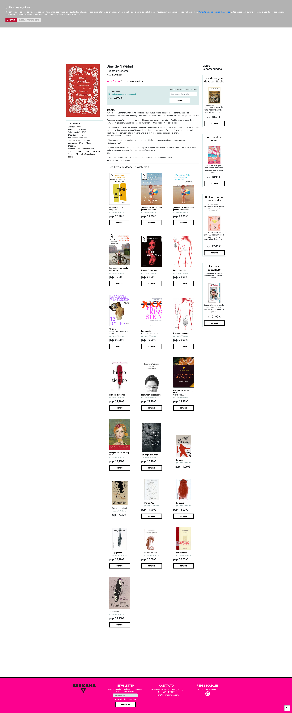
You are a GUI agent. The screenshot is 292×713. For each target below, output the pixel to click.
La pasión (180, 503)
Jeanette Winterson (114, 75)
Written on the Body (120, 508)
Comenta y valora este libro (132, 81)
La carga (179, 460)
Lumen (78, 127)
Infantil (81, 151)
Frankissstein (146, 331)
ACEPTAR (11, 20)
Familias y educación (84, 149)
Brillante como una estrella (214, 199)
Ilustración (72, 151)
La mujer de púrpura (150, 455)
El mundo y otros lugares (151, 395)
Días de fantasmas (149, 270)
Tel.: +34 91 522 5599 (166, 692)
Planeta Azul (149, 503)
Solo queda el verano (214, 139)
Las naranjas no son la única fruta (118, 269)
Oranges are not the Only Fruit (119, 453)
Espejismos (117, 553)
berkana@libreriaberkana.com (167, 695)
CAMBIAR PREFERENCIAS (29, 20)
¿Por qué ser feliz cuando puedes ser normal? (151, 208)
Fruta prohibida (179, 270)
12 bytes (112, 329)
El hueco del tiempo (117, 395)
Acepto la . (126, 699)
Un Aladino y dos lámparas (116, 208)
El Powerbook (181, 553)
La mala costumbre (214, 268)
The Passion (114, 612)
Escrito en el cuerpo (181, 333)
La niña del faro (150, 553)
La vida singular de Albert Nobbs (214, 80)
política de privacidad (129, 699)
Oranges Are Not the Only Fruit (183, 391)
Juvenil (88, 151)
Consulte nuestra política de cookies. (214, 12)
